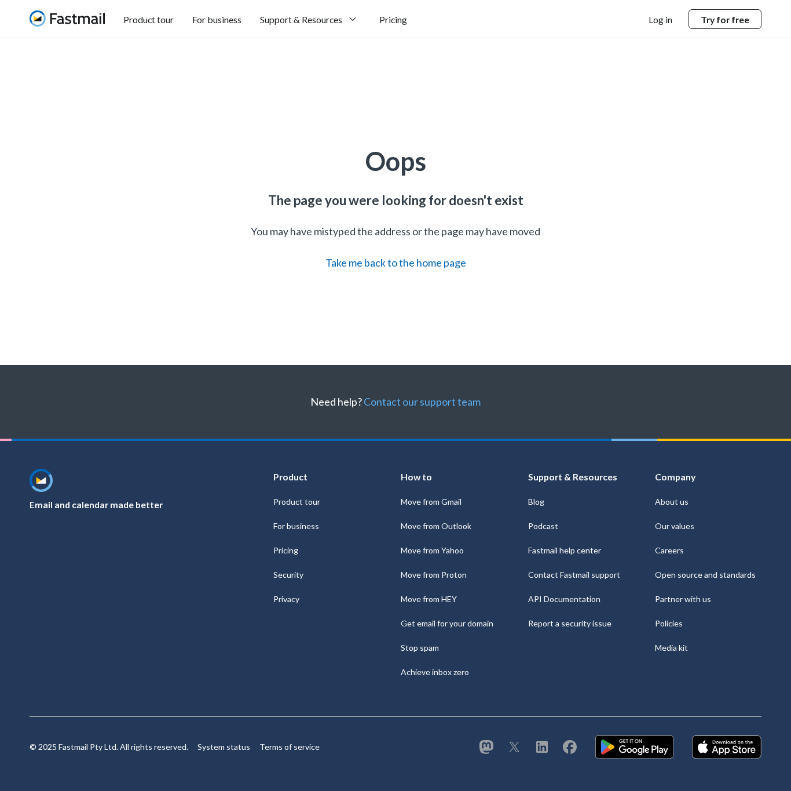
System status (223, 747)
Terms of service (289, 747)
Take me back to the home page (395, 262)
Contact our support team (422, 401)
